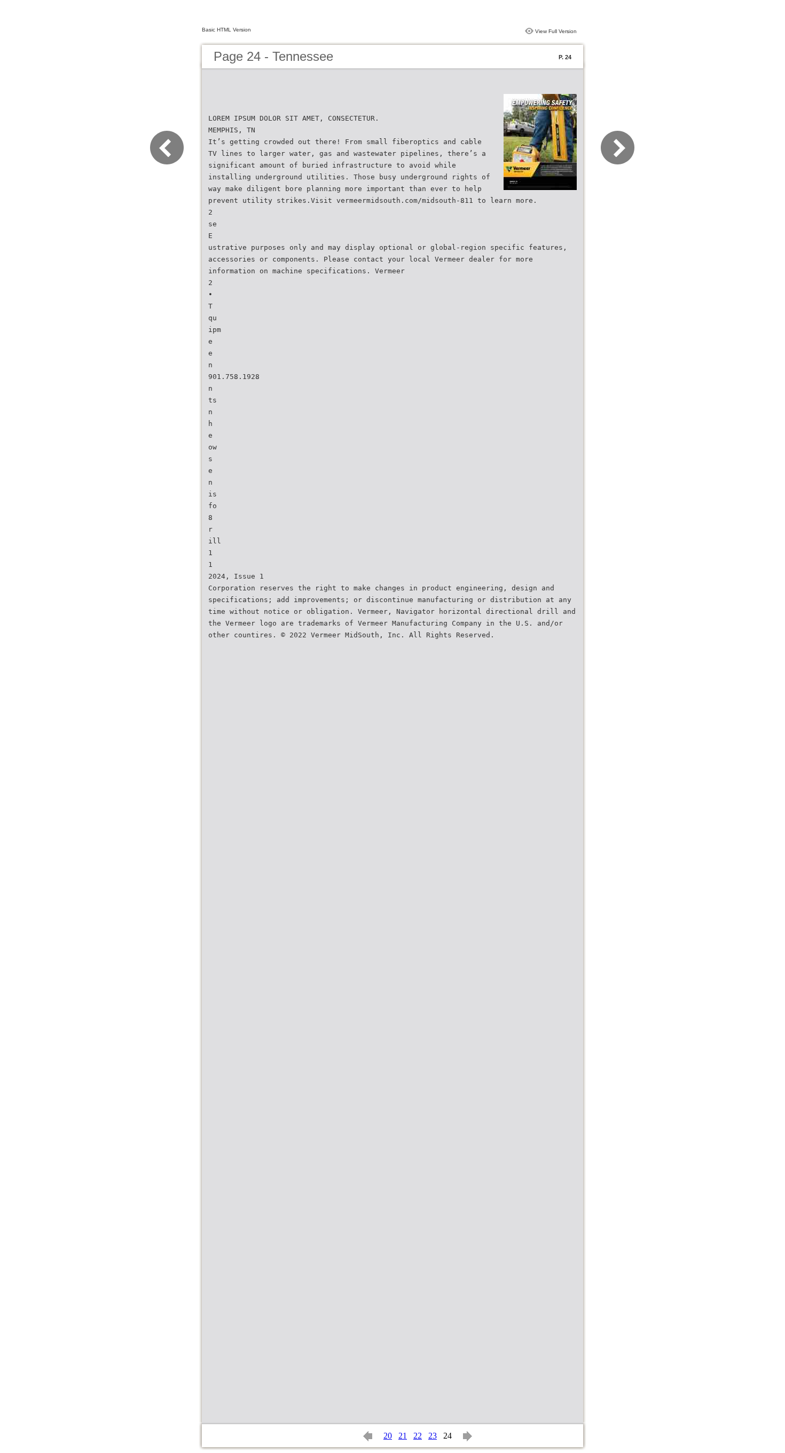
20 (387, 1435)
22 (417, 1435)
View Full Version (556, 31)
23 (432, 1435)
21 (402, 1435)
